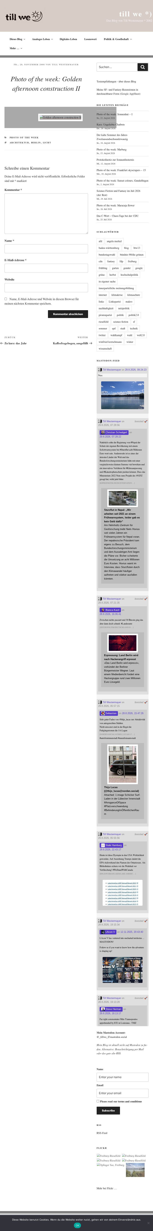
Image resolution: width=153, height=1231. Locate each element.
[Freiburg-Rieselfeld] (108, 1156)
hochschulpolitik (129, 274)
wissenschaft (105, 348)
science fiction (120, 321)
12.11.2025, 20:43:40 (132, 932)
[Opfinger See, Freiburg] (110, 1165)
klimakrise (117, 295)
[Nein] (148, 1223)
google (139, 268)
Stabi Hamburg (113, 845)
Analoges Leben (41, 39)
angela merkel (114, 241)
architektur (19, 142)
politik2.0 (134, 315)
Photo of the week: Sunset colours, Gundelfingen (122, 180)
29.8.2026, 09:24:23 (135, 369)
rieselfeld (103, 321)
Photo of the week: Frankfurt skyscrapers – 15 (121, 170)
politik (120, 315)
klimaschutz (133, 295)
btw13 (137, 248)
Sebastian (110, 713)
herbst (113, 274)
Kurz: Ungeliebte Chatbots (111, 124)
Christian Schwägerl (116, 432)
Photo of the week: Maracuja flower (116, 205)
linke (101, 301)
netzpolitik (123, 308)
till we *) (135, 13)
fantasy (111, 261)
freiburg (132, 261)
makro (129, 301)
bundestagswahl (107, 254)
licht (47, 142)
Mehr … (14, 48)
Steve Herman (113, 1009)
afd (100, 241)
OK (77, 1225)
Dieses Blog (16, 39)
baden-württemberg (109, 248)
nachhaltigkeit (106, 308)
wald (129, 335)
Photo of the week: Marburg (112, 149)
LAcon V (110, 932)
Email (100, 1085)
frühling (103, 268)
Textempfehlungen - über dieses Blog (116, 81)
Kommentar (13, 190)
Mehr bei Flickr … (107, 1188)
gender (127, 268)
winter (130, 342)
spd (113, 328)
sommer (103, 328)
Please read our (121, 1101)
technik (134, 328)
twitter (102, 335)
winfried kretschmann (110, 342)
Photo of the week (24, 137)
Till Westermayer (65, 64)
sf (134, 321)
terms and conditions (130, 1101)
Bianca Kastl (112, 610)
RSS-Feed (102, 1133)
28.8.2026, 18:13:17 (110, 1013)
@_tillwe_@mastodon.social (112, 1037)
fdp (121, 261)
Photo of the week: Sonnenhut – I (114, 114)
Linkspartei (115, 301)
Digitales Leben (68, 39)
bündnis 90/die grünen (131, 254)
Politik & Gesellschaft (116, 39)
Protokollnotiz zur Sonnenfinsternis (115, 159)
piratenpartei (105, 315)
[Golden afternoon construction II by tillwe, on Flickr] (60, 117)
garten (115, 268)
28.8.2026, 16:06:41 (110, 614)
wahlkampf (116, 335)
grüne (102, 274)
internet (103, 295)
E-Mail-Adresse (15, 260)
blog (126, 248)
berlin (36, 142)
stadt (122, 328)
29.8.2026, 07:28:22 (110, 436)
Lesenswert (90, 39)
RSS (118, 1053)
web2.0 (141, 335)
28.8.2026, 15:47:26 (132, 713)
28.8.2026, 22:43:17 (110, 849)
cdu (100, 261)
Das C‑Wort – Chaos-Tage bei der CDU (117, 216)
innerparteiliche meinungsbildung (116, 288)
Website (9, 279)
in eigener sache (107, 281)
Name (9, 240)
